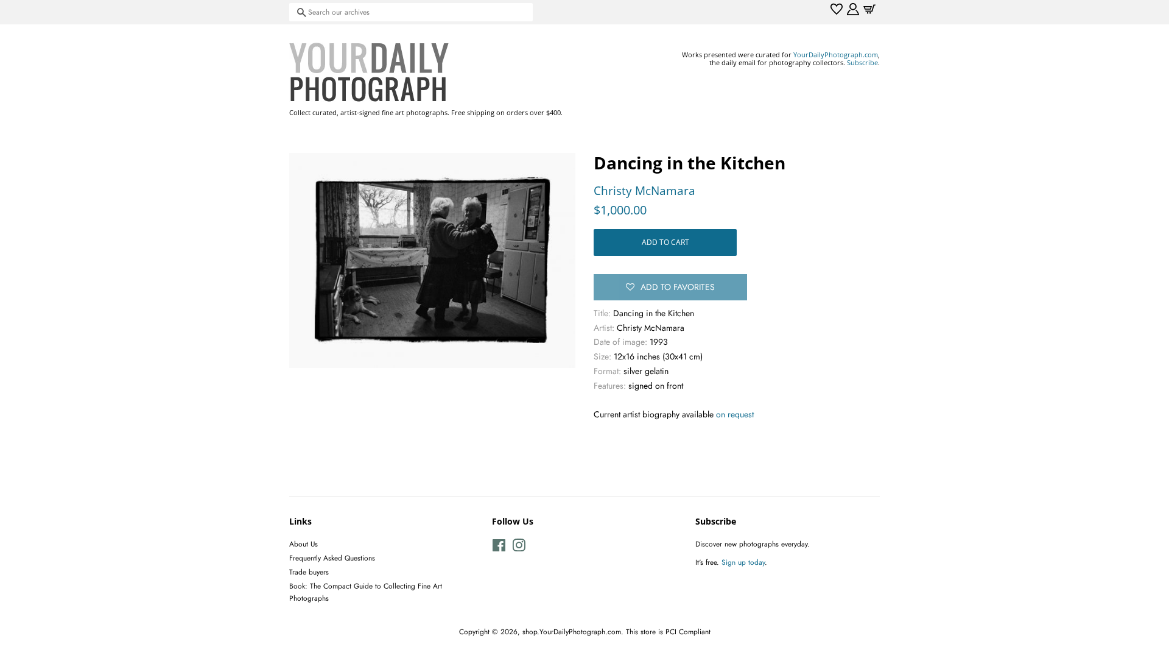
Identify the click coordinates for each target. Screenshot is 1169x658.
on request (735, 414)
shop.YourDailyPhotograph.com (571, 631)
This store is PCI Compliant (668, 631)
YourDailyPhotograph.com (835, 54)
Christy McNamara (644, 191)
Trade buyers (309, 572)
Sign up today (743, 562)
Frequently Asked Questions (332, 558)
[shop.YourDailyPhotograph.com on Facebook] (499, 548)
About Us (303, 544)
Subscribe (862, 62)
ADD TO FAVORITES (678, 287)
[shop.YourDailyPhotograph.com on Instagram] (518, 548)
